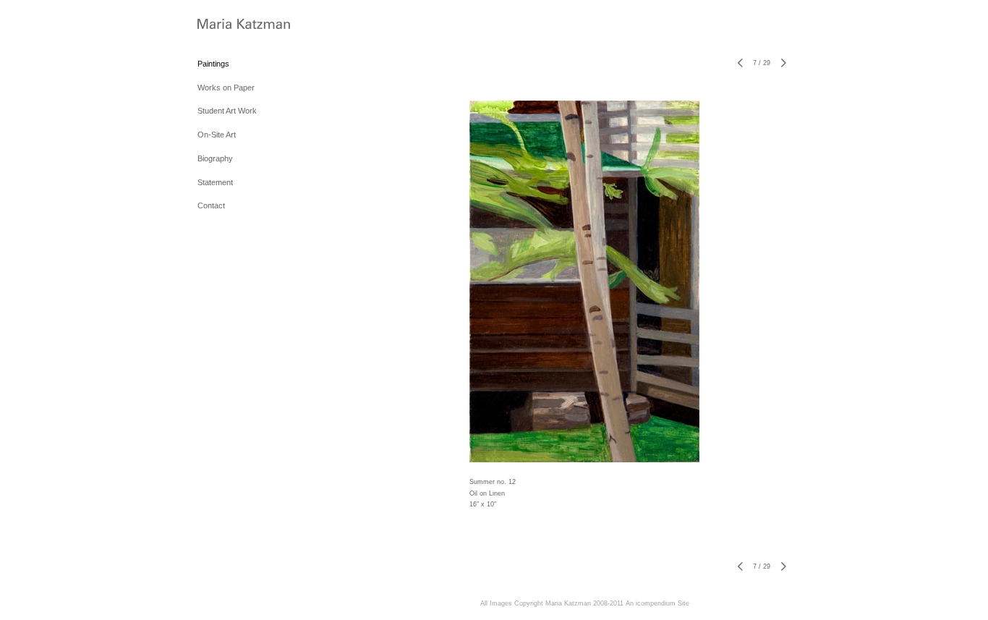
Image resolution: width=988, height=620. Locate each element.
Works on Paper (226, 87)
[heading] (233, 25)
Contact (211, 205)
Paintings (213, 63)
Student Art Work (227, 110)
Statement (215, 182)
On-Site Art (216, 134)
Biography (215, 158)
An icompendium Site (657, 603)
